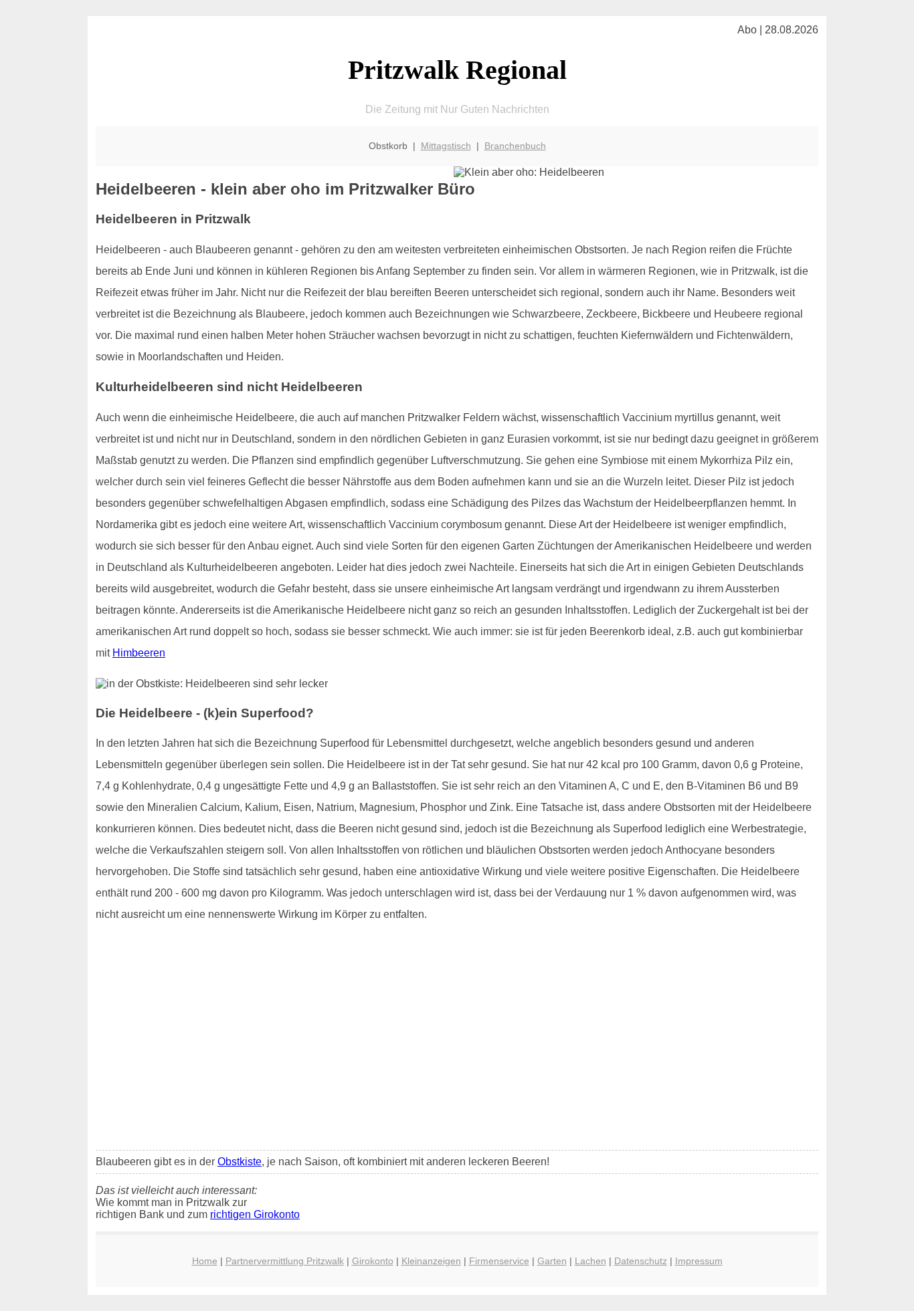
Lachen (590, 1261)
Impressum (699, 1261)
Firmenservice (499, 1261)
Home (204, 1261)
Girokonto (372, 1261)
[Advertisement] (457, 1040)
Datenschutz (640, 1261)
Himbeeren (138, 653)
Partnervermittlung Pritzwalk (284, 1261)
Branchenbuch (515, 145)
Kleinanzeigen (431, 1261)
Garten (552, 1261)
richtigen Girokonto (255, 1214)
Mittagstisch (446, 145)
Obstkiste (239, 1161)
